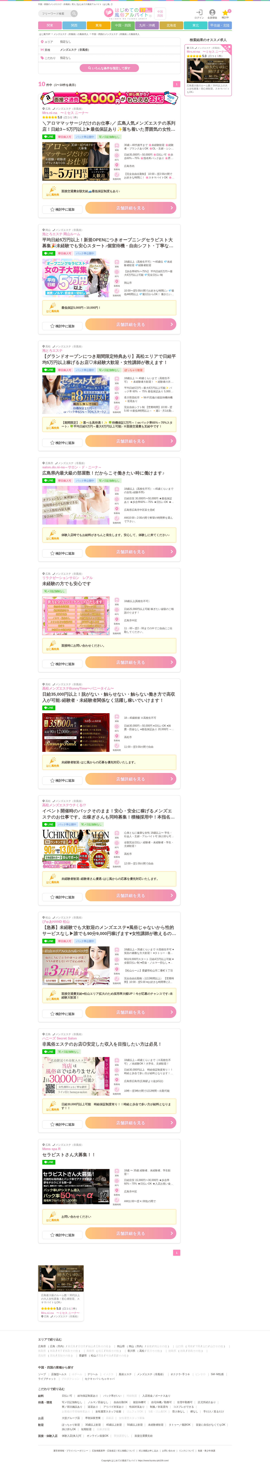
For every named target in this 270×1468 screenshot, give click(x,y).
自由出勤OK (121, 1402)
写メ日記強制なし (72, 1402)
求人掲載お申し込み (148, 1450)
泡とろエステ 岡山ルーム (61, 234)
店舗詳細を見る (130, 208)
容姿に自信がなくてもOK (210, 1424)
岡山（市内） (136, 1346)
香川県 (131, 1350)
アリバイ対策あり (113, 1406)
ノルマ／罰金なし (98, 1402)
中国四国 (160, 13)
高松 (141, 1350)
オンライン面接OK (98, 1435)
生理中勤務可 (185, 1402)
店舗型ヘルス (59, 1374)
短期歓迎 (86, 1429)
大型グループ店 (71, 1418)
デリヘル (93, 1374)
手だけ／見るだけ (213, 1411)
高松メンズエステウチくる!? (64, 805)
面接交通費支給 (144, 1435)
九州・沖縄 (147, 25)
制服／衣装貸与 (159, 1406)
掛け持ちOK (69, 1429)
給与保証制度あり (87, 1395)
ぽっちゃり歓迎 (71, 1424)
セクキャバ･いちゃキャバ (99, 1378)
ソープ (42, 1374)
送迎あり (93, 1406)
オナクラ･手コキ (180, 1374)
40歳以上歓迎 (114, 1424)
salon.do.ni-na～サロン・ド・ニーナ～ (72, 467)
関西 (74, 25)
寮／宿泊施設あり (72, 1406)
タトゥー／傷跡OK (180, 1424)
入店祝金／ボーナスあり (156, 1395)
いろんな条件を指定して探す (111, 68)
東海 (98, 25)
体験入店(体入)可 (71, 1435)
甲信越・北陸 (220, 25)
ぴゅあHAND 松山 (56, 922)
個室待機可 (139, 1402)
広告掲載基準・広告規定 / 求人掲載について (113, 1450)
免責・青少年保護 (206, 1450)
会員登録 (212, 17)
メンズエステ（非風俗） (151, 1374)
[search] (55, 13)
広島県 (42, 1346)
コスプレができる (183, 1406)
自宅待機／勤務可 (161, 1402)
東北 (196, 25)
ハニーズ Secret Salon (59, 1038)
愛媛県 (83, 1355)
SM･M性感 (217, 1374)
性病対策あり (137, 1406)
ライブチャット (47, 1378)
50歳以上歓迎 (135, 1424)
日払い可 (67, 1395)
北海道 (171, 25)
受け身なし (178, 1411)
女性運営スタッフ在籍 (108, 1411)
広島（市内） (57, 1346)
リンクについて (186, 1450)
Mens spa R (51, 1149)
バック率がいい (112, 1395)
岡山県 (121, 1346)
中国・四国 (123, 25)
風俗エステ (125, 1374)
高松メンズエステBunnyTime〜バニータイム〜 (78, 688)
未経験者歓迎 (155, 1424)
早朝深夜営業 (93, 1418)
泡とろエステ (52, 350)
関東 (50, 25)
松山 (93, 1355)
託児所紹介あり (207, 1402)
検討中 (226, 14)
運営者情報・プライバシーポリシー (70, 1450)
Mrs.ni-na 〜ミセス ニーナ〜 (65, 113)
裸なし (194, 1411)
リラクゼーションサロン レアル (67, 578)
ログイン (199, 17)
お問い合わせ (168, 1450)
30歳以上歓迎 (93, 1424)
